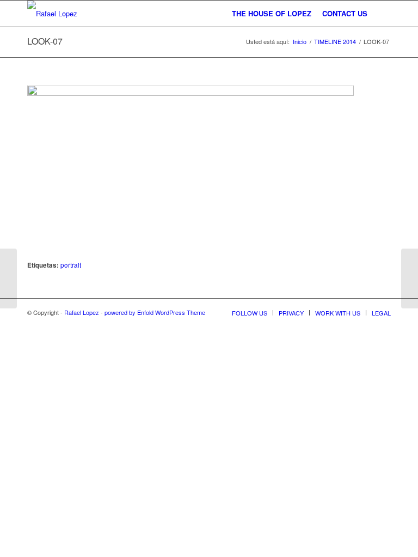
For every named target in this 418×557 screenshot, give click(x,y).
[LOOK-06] (409, 278)
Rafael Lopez (81, 312)
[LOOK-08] (8, 278)
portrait (70, 265)
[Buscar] (382, 14)
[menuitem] (271, 14)
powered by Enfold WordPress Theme (154, 312)
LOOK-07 (45, 41)
